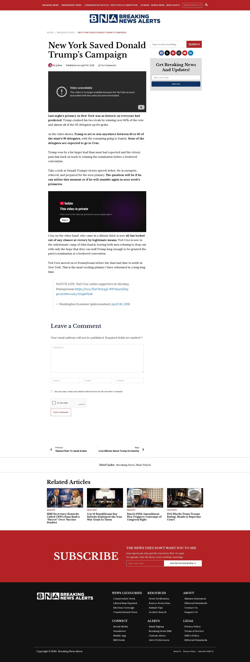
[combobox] (167, 44)
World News (158, 5)
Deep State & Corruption (124, 5)
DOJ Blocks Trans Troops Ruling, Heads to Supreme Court (184, 516)
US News (144, 5)
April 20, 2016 (120, 304)
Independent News (72, 5)
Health (51, 510)
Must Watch (143, 464)
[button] (192, 5)
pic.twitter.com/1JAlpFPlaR (74, 294)
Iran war (92, 510)
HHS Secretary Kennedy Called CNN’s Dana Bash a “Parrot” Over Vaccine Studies (63, 518)
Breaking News (50, 5)
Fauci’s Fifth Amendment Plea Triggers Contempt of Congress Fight (144, 516)
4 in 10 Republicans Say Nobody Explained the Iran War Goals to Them (104, 516)
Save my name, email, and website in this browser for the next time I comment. (89, 391)
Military (172, 510)
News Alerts (173, 5)
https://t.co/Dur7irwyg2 (91, 289)
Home (50, 32)
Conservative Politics (97, 5)
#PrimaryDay (118, 289)
